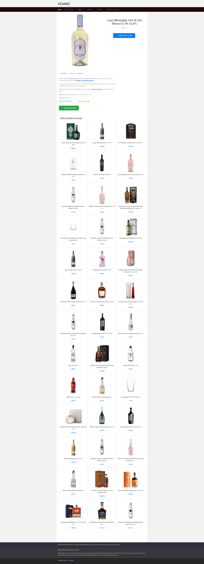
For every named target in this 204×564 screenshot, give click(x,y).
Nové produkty (69, 9)
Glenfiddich (105, 555)
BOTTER (124, 28)
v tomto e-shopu (96, 89)
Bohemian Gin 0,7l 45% (94, 555)
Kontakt (71, 560)
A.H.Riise (70, 555)
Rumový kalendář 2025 (80, 555)
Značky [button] (90, 9)
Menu (60, 9)
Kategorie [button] (80, 9)
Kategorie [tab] (80, 73)
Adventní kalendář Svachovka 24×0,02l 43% (113, 553)
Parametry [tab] (72, 73)
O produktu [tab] (63, 73)
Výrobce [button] (99, 9)
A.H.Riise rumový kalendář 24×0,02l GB (89, 553)
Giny (116, 555)
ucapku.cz (65, 560)
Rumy (111, 555)
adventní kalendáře (71, 553)
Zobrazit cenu (125, 35)
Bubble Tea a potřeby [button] (113, 9)
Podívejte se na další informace (84, 80)
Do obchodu (70, 108)
